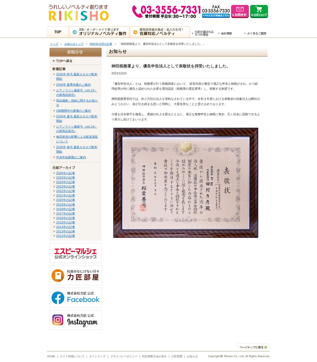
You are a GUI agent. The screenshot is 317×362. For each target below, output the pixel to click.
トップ (54, 43)
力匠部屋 (176, 356)
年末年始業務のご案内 (71, 157)
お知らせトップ (73, 43)
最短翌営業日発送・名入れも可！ (162, 31)
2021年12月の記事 (101, 43)
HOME (51, 356)
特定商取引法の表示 (154, 356)
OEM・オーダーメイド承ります (103, 31)
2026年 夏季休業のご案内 (73, 84)
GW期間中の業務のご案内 (73, 110)
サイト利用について (72, 356)
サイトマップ (97, 356)
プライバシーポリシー (123, 356)
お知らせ (192, 356)
